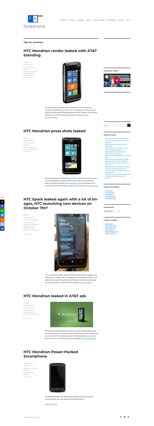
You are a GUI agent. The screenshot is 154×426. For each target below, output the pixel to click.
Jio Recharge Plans (110, 196)
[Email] (2, 224)
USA (33, 67)
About (88, 20)
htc (27, 71)
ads (25, 310)
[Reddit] (2, 219)
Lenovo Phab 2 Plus (110, 226)
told (87, 110)
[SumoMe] (2, 228)
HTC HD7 (28, 222)
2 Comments (27, 234)
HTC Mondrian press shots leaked (55, 131)
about (60, 333)
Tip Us (128, 20)
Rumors (35, 368)
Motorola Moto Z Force (111, 231)
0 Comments (27, 77)
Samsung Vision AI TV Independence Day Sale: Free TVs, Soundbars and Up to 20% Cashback (117, 140)
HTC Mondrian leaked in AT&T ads (55, 296)
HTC (25, 67)
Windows (26, 69)
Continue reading (51, 117)
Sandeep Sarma (28, 363)
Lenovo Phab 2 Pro (110, 228)
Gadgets (81, 20)
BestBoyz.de (74, 183)
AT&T (74, 178)
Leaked (26, 228)
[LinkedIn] (2, 215)
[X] (2, 202)
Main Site (64, 20)
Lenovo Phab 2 (109, 224)
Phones (72, 20)
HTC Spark (32, 226)
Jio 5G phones (109, 194)
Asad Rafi (26, 62)
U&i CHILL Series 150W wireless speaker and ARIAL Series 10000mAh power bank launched (117, 176)
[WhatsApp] (2, 211)
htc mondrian (33, 71)
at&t (25, 71)
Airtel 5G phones (110, 192)
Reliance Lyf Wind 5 (110, 233)
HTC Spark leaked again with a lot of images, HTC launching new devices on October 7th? (61, 203)
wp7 (36, 149)
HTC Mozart (33, 224)
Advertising (111, 20)
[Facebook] (2, 206)
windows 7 (27, 374)
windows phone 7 (29, 75)
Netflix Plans (108, 191)
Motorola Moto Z (110, 229)
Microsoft (83, 115)
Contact (121, 20)
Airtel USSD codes (110, 198)
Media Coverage (99, 20)
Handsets (26, 368)
